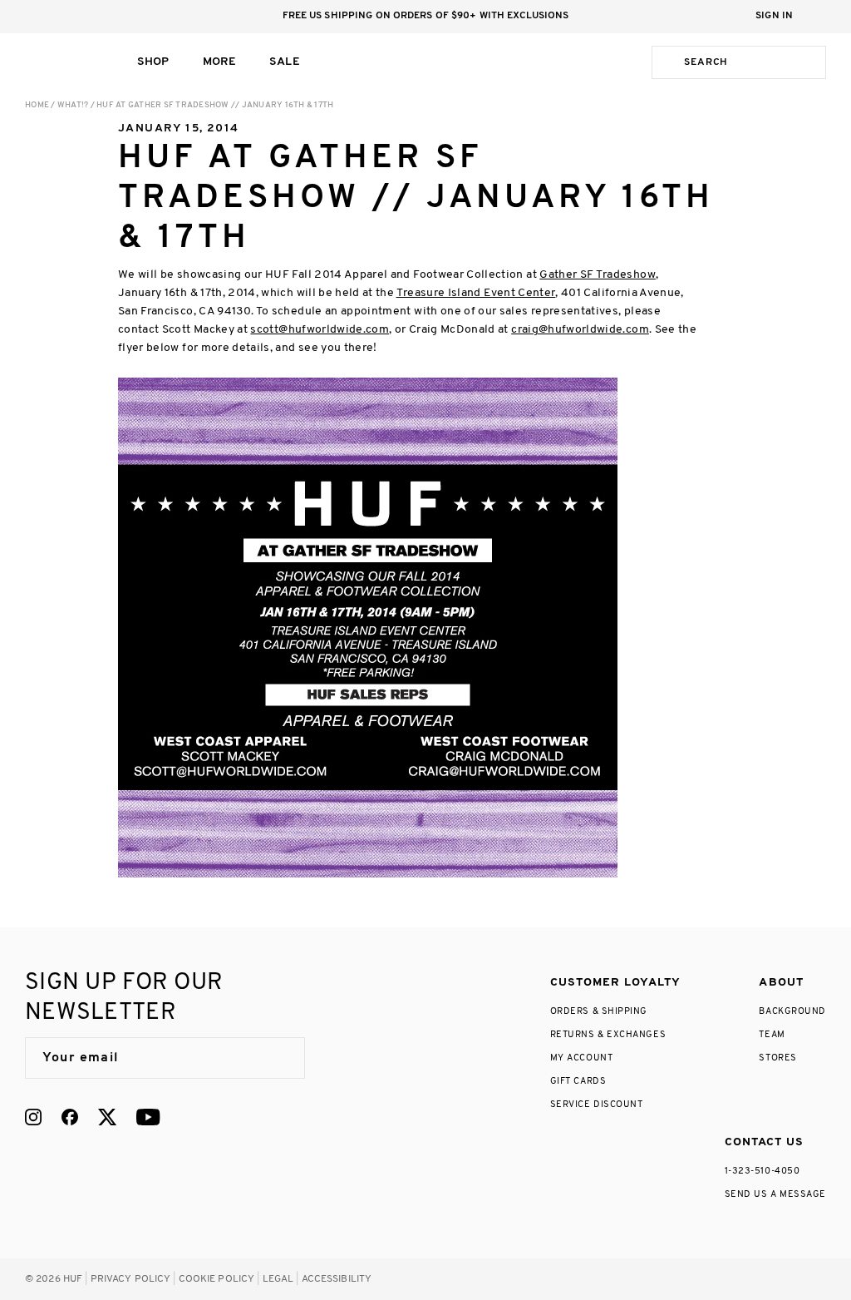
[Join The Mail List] (275, 1058)
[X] (107, 1117)
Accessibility (337, 1279)
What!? (73, 105)
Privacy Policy (131, 1279)
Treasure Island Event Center (476, 293)
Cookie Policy (217, 1279)
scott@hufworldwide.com (319, 330)
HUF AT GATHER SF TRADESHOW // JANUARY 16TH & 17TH (214, 105)
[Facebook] (70, 1117)
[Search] (664, 62)
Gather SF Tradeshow (597, 275)
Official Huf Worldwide (62, 62)
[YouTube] (148, 1117)
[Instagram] (33, 1117)
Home (37, 105)
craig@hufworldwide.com (580, 330)
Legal (278, 1279)
